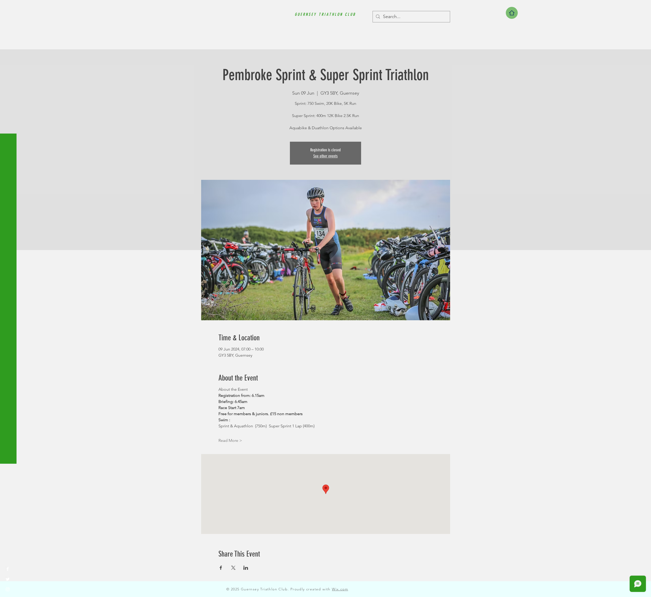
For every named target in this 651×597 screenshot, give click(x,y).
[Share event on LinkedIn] (245, 568)
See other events (325, 156)
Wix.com (340, 589)
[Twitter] (7, 579)
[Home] (512, 13)
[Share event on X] (233, 568)
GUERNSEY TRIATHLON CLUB (325, 14)
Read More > (230, 440)
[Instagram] (7, 589)
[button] (8, 7)
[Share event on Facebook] (220, 568)
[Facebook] (7, 569)
